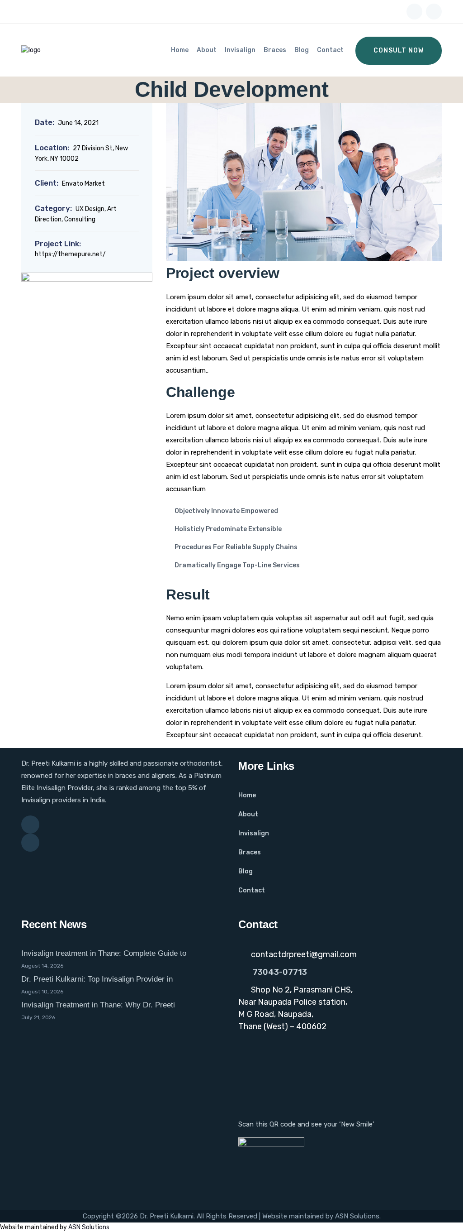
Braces (275, 50)
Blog (301, 50)
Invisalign (240, 50)
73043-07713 (280, 972)
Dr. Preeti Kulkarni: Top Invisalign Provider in (97, 979)
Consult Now (398, 50)
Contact (330, 50)
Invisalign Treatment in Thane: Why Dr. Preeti (98, 1005)
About (207, 50)
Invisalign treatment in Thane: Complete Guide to (103, 953)
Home (180, 50)
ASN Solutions (357, 1216)
